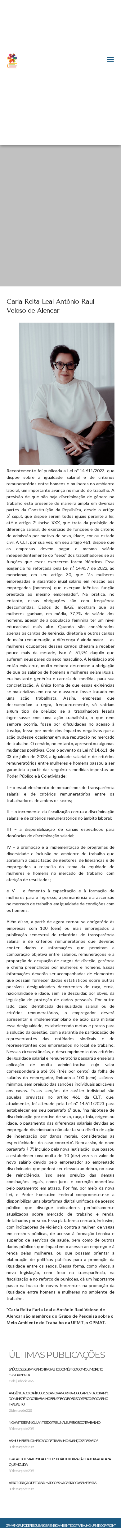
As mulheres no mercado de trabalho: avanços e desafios (53, 1440)
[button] (110, 59)
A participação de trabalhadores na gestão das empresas (52, 1482)
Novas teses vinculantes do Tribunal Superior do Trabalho (54, 1422)
